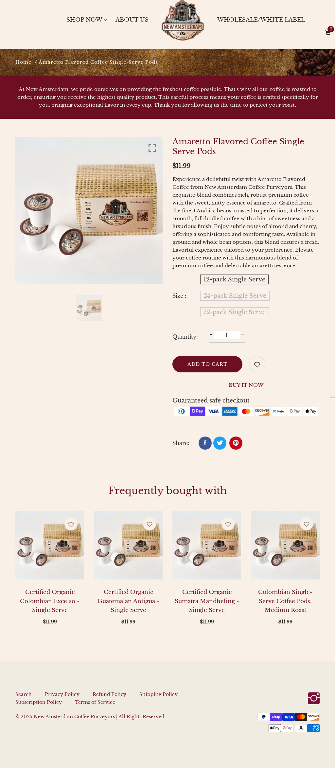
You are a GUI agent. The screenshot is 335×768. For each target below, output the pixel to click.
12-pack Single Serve (234, 279)
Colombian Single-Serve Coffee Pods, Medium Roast (285, 601)
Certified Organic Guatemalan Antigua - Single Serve (128, 601)
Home (23, 62)
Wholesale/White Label (261, 19)
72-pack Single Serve (234, 312)
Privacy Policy (62, 694)
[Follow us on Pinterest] (235, 443)
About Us (132, 19)
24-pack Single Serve (234, 295)
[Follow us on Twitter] (219, 443)
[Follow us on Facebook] (205, 443)
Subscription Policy (38, 702)
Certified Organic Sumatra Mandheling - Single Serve (207, 601)
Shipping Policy (158, 694)
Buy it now (246, 385)
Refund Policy (109, 694)
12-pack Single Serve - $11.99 (157, 730)
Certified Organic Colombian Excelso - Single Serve (49, 601)
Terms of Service (95, 702)
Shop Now (84, 19)
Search (23, 694)
